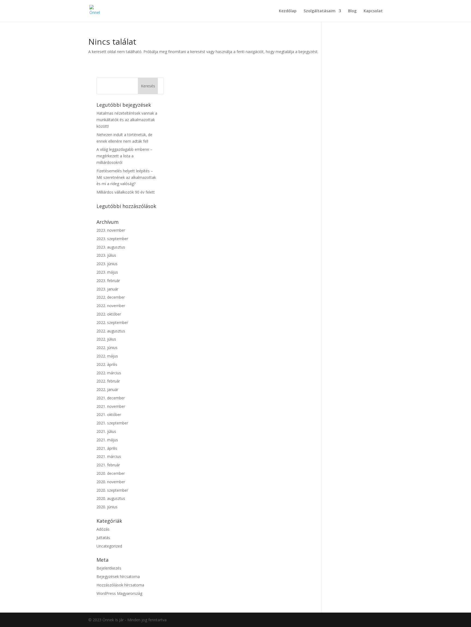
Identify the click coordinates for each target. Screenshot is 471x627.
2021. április (106, 448)
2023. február (108, 280)
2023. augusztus (110, 247)
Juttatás (103, 537)
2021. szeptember (112, 423)
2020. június (106, 506)
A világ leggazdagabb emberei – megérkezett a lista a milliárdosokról (124, 156)
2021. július (106, 431)
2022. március (108, 372)
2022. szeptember (112, 322)
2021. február (108, 464)
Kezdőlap (288, 11)
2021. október (108, 414)
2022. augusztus (110, 331)
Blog (352, 11)
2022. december (110, 297)
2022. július (106, 339)
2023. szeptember (112, 238)
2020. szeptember (112, 490)
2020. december (110, 473)
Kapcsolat (373, 11)
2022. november (110, 305)
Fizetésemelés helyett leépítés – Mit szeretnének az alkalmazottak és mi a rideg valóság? (126, 177)
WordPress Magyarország (119, 593)
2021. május (107, 439)
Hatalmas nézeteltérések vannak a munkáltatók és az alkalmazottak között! (126, 120)
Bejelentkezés (108, 568)
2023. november (110, 230)
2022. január (107, 389)
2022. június (106, 347)
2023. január (107, 289)
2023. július (106, 255)
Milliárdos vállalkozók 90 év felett (125, 192)
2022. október (108, 314)
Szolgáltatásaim (320, 11)
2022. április (106, 364)
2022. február (108, 381)
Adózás (103, 529)
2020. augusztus (110, 498)
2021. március (108, 456)
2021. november (110, 406)
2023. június (106, 263)
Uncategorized (109, 546)
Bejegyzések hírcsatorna (118, 576)
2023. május (107, 272)
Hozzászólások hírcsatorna (120, 585)
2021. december (110, 397)
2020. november (110, 481)
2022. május (107, 356)
